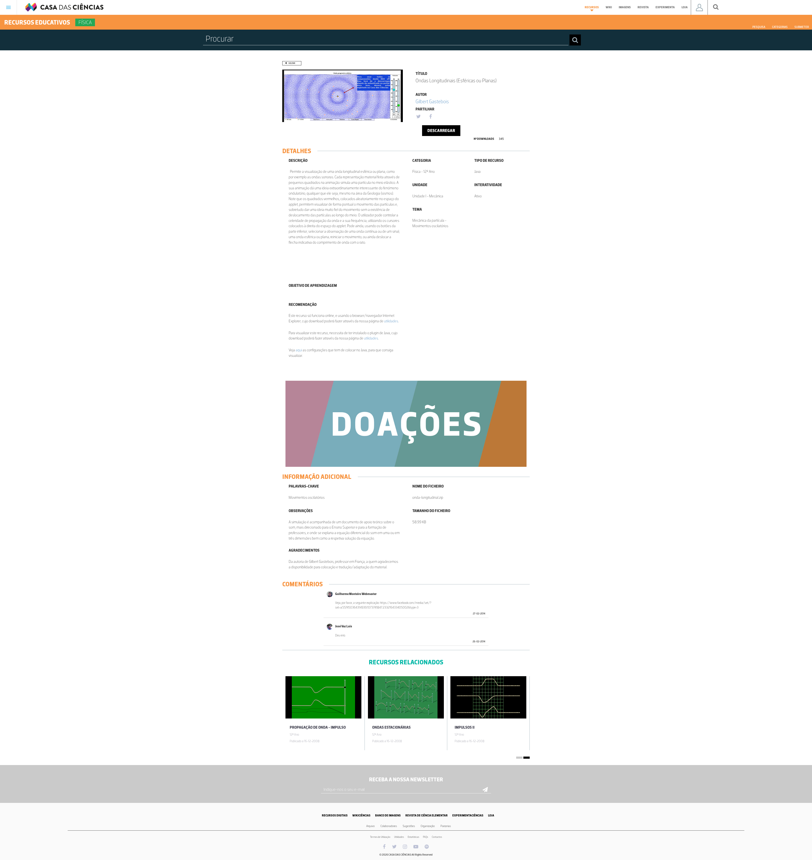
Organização (428, 826)
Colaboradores (388, 826)
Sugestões (409, 826)
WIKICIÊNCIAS (361, 815)
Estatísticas (413, 836)
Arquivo (370, 826)
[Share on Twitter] (418, 117)
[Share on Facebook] (430, 117)
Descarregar (441, 130)
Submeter (801, 27)
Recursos (592, 7)
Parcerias (445, 826)
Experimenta (665, 7)
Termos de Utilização (380, 836)
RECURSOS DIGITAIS (335, 815)
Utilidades (399, 836)
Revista (643, 7)
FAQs (425, 836)
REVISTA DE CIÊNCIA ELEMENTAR (426, 815)
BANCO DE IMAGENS (388, 815)
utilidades (391, 321)
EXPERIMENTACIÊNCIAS (467, 815)
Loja (685, 7)
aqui (299, 350)
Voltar (291, 63)
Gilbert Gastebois (432, 101)
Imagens (625, 7)
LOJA (491, 815)
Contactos (437, 836)
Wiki (609, 7)
